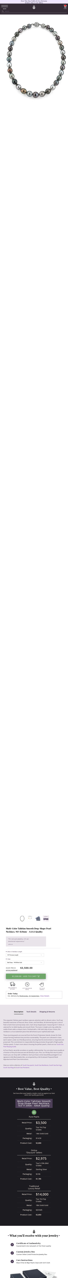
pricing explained (11, 970)
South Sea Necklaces (41, 1065)
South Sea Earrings (55, 1065)
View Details (44, 996)
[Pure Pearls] (34, 7)
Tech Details (31, 1012)
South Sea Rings (8, 1068)
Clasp (8, 959)
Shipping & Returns (47, 1012)
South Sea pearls (28, 1065)
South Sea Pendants (22, 1068)
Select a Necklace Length (14, 951)
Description (18, 1012)
